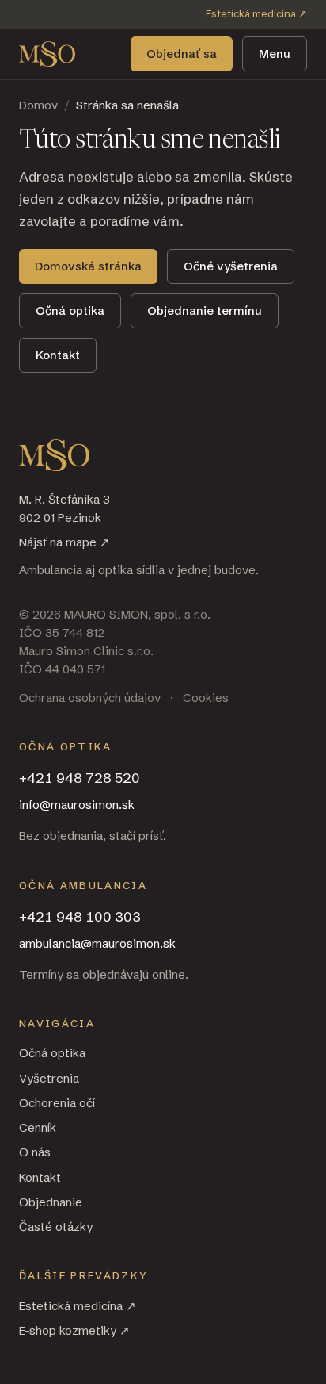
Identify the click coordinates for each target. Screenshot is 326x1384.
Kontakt (58, 354)
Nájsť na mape (64, 542)
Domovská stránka (88, 266)
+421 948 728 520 (79, 777)
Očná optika (70, 310)
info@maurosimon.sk (77, 804)
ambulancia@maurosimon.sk (97, 943)
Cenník (37, 1127)
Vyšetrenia (49, 1078)
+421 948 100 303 (80, 916)
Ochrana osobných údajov (90, 697)
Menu (274, 53)
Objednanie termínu (204, 310)
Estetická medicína (256, 13)
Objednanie (50, 1202)
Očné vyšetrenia (231, 266)
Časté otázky (56, 1226)
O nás (35, 1152)
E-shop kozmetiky (74, 1330)
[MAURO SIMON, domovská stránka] (47, 54)
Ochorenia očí (57, 1102)
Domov (38, 105)
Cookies (206, 697)
